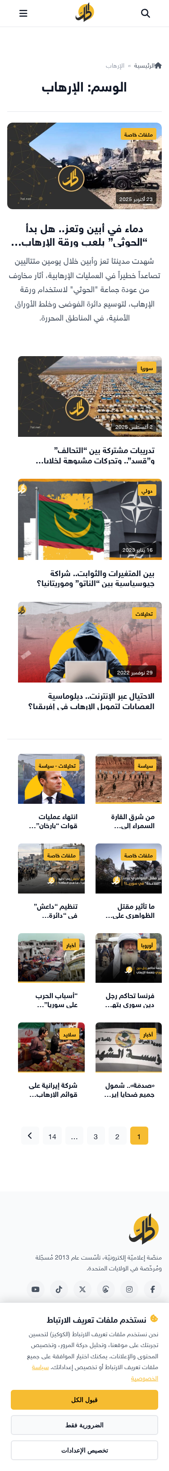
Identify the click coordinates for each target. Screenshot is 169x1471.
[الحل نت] (84, 13)
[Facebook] (153, 1289)
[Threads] (106, 1289)
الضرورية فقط (84, 1425)
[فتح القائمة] (23, 14)
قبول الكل (84, 1399)
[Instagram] (129, 1289)
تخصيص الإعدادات (84, 1450)
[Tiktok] (59, 1289)
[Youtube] (36, 1289)
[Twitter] (82, 1289)
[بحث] (146, 14)
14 (52, 1135)
